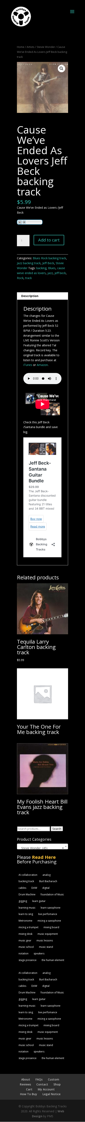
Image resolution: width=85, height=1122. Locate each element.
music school (26, 947)
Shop (57, 1084)
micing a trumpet (28, 927)
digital (46, 888)
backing (41, 268)
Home (20, 47)
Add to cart (49, 240)
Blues (51, 268)
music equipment (48, 934)
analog (46, 875)
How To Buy (28, 1094)
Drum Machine (27, 894)
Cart (29, 1089)
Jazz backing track (29, 263)
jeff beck (60, 273)
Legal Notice (51, 1094)
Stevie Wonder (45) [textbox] (41, 848)
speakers (39, 953)
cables (22, 888)
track (28, 278)
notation (23, 953)
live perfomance (47, 914)
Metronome (25, 920)
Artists (30, 47)
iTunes (27, 365)
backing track (26, 881)
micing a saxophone (49, 920)
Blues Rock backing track (49, 258)
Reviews (25, 1084)
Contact (42, 1084)
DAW (34, 888)
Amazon (42, 365)
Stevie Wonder (46, 47)
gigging (23, 901)
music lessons (45, 940)
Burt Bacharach (48, 881)
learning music (27, 907)
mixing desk (25, 934)
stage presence (28, 960)
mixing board (51, 927)
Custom (53, 1079)
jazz (50, 273)
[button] (61, 68)
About (25, 1079)
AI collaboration (28, 875)
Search (56, 829)
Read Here (44, 857)
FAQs (38, 1079)
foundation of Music (52, 894)
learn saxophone (50, 907)
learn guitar (39, 901)
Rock (20, 278)
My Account (46, 1089)
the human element (53, 960)
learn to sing (26, 914)
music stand (46, 947)
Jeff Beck (48, 263)
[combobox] (42, 846)
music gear (25, 940)
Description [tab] (29, 296)
